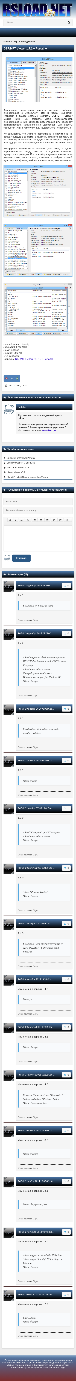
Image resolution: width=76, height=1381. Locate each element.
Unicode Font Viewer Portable (21, 458)
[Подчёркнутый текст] (22, 520)
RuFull (21, 585)
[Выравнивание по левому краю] (35, 520)
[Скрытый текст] (60, 520)
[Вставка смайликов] (54, 520)
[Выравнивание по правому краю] (47, 520)
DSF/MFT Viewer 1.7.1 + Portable (34, 358)
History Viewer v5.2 (16, 472)
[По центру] (41, 520)
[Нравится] (17, 378)
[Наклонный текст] (15, 520)
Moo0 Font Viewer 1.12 (18, 467)
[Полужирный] (10, 520)
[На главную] (38, 8)
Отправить (21, 558)
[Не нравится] (6, 378)
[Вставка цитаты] (67, 520)
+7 (12, 378)
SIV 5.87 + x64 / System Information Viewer (27, 477)
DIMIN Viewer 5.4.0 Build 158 (21, 463)
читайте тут (49, 430)
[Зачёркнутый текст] (28, 520)
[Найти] (68, 22)
